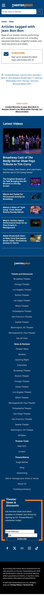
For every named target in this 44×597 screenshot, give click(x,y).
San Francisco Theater (22, 316)
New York (22, 446)
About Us (22, 483)
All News (22, 435)
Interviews (22, 365)
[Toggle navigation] (1, 5)
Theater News (22, 349)
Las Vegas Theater (22, 300)
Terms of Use (28, 585)
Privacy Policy (15, 585)
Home (4, 21)
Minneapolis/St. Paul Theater (22, 333)
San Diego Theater (22, 413)
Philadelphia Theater (22, 311)
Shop (22, 467)
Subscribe (22, 538)
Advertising (22, 473)
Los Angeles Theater (22, 289)
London (22, 451)
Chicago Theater (22, 284)
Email (8, 528)
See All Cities (22, 338)
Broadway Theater (22, 279)
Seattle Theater (22, 322)
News (11, 21)
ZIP (6, 535)
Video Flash (22, 103)
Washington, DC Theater (22, 327)
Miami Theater (22, 306)
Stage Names (22, 462)
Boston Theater (22, 295)
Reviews (22, 354)
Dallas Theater (22, 386)
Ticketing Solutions (22, 489)
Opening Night (22, 359)
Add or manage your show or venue (22, 478)
